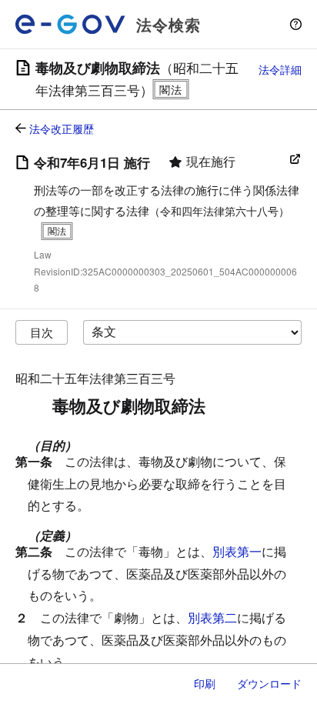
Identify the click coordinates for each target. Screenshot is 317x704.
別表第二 (212, 617)
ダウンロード (269, 683)
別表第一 (237, 551)
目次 (41, 332)
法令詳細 (280, 69)
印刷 (204, 683)
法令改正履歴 (61, 128)
